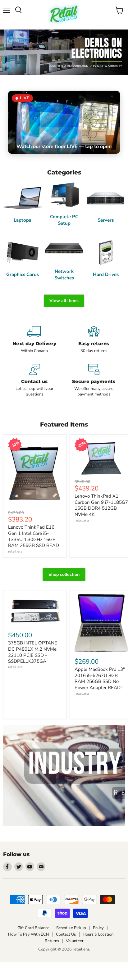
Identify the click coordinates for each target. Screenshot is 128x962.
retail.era (15, 551)
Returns (52, 941)
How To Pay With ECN (28, 934)
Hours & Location (98, 934)
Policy (98, 928)
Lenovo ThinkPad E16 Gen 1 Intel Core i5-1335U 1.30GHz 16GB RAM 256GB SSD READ (33, 536)
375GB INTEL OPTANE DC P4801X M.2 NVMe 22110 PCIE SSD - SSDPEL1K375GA (32, 652)
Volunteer (75, 941)
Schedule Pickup (71, 928)
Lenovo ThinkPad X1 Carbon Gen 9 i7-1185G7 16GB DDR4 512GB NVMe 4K (101, 505)
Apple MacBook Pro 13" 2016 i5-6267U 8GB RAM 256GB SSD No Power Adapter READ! (100, 678)
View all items (64, 301)
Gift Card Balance (33, 928)
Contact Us (66, 934)
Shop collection (64, 574)
